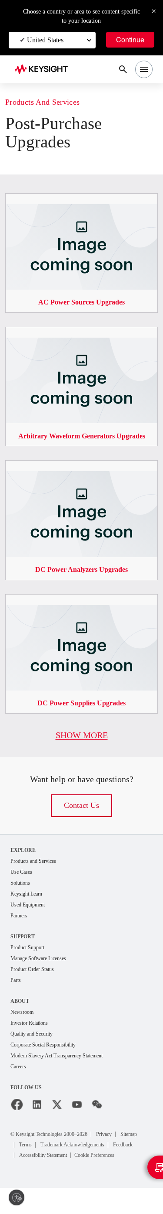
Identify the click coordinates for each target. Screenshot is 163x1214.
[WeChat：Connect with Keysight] (96, 1120)
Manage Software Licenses (44, 971)
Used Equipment (31, 916)
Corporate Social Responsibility (50, 1060)
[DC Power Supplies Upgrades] (81, 602)
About (20, 1014)
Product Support (31, 959)
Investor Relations (33, 1037)
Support (23, 948)
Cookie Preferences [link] (112, 1181)
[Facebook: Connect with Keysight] (16, 1120)
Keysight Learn (29, 904)
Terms (58, 1160)
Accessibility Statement (49, 1181)
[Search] (123, 69)
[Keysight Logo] (44, 69)
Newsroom (24, 1025)
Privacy (124, 1149)
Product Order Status (36, 982)
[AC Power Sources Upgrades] (81, 192)
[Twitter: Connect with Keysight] (56, 1120)
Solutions (22, 893)
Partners (20, 927)
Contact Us (82, 814)
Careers (20, 1082)
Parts (16, 993)
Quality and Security (35, 1048)
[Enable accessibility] (16, 1197)
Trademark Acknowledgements (59, 1170)
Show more (81, 744)
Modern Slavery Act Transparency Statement (66, 1071)
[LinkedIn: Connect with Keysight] (36, 1120)
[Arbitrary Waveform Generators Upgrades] (81, 325)
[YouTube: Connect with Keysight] (76, 1120)
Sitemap (30, 1160)
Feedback (121, 1170)
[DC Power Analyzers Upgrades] (81, 468)
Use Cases (24, 882)
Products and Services (48, 102)
